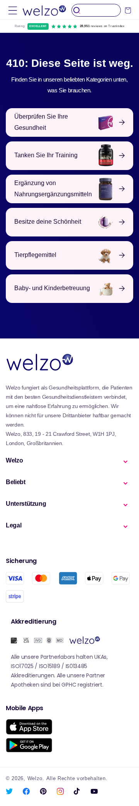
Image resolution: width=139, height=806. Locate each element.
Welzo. (35, 778)
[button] (13, 10)
